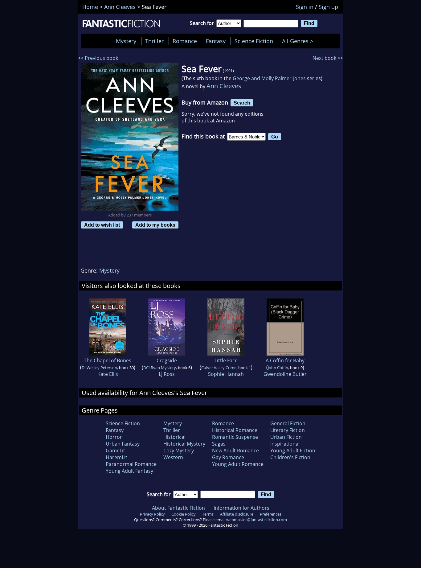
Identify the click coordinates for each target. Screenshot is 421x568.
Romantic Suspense (235, 437)
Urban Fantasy (123, 443)
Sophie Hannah (226, 374)
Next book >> (328, 58)
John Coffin (278, 367)
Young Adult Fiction (292, 450)
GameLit (115, 450)
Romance (185, 41)
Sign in (304, 6)
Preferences (270, 514)
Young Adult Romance (238, 464)
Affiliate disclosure (236, 514)
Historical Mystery (184, 443)
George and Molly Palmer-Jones (269, 78)
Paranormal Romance (131, 464)
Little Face (226, 360)
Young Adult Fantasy (129, 470)
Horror (114, 437)
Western (173, 457)
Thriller (154, 41)
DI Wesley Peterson (99, 367)
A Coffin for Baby (285, 360)
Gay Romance (228, 457)
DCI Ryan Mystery (159, 367)
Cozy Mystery (178, 450)
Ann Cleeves (223, 86)
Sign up (328, 6)
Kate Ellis (107, 374)
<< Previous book (98, 58)
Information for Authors (241, 507)
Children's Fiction (290, 457)
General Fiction (287, 423)
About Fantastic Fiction (178, 507)
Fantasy (216, 41)
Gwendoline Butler (285, 374)
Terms (208, 514)
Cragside (167, 360)
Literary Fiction (287, 430)
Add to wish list (102, 225)
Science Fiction (254, 41)
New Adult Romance (235, 450)
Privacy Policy (152, 514)
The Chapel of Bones (107, 360)
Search (242, 102)
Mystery (126, 41)
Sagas (219, 443)
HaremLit (116, 457)
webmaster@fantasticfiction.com (256, 519)
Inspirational (285, 443)
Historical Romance (234, 430)
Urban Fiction (286, 437)
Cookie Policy (183, 514)
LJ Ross (167, 374)
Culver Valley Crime (218, 367)
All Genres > (299, 41)
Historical (174, 437)
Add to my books (155, 225)
